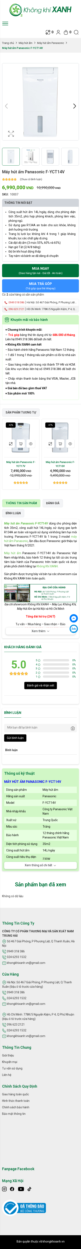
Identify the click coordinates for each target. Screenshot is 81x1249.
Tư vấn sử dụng (12, 1068)
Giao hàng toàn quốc (15, 1094)
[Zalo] (74, 629)
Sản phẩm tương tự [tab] (21, 412)
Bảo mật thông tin (14, 1113)
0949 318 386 (16, 302)
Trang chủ (8, 43)
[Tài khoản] (58, 32)
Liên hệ (6, 1075)
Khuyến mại (9, 1062)
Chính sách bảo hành (15, 1107)
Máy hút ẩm (25, 43)
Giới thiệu (8, 1055)
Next (74, 106)
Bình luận (13, 513)
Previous (6, 106)
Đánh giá (52, 503)
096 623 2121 (16, 309)
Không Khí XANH (47, 566)
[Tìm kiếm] (76, 32)
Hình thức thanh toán (15, 1100)
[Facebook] (74, 618)
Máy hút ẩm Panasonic (50, 43)
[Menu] (5, 23)
